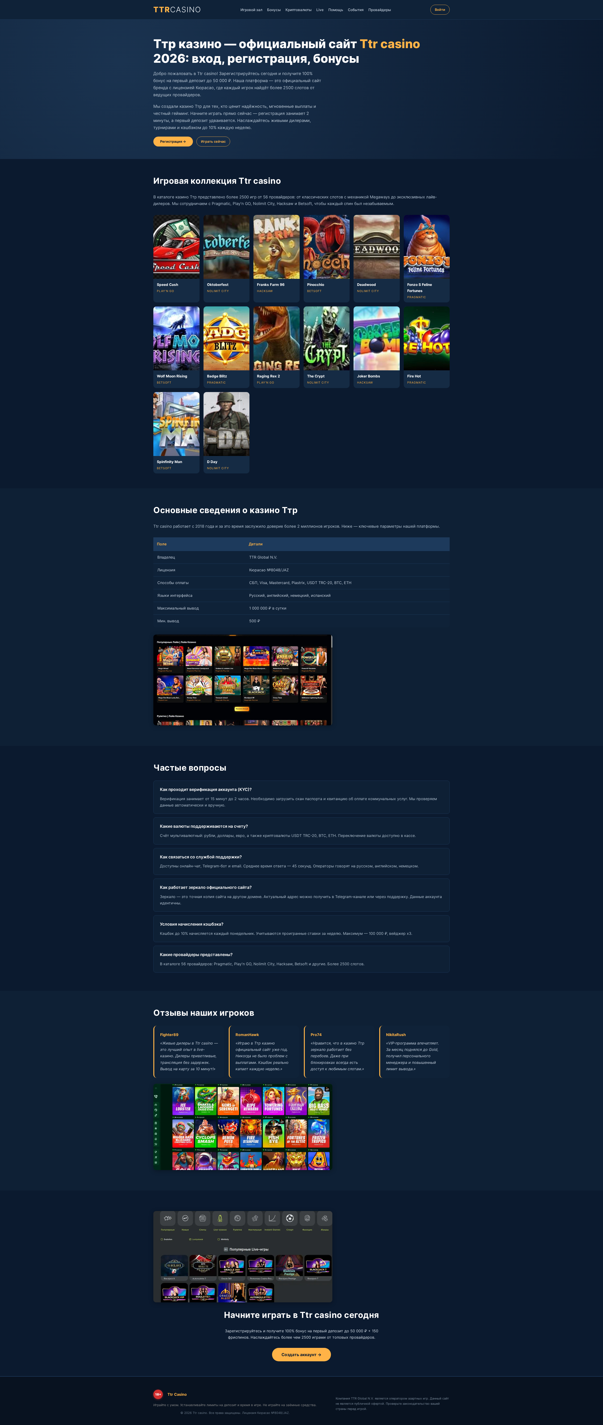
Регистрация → (173, 141)
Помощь (335, 10)
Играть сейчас (213, 141)
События (356, 10)
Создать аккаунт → (301, 1354)
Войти (440, 10)
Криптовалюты (298, 10)
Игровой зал (251, 10)
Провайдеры (379, 10)
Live (320, 10)
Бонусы (274, 10)
